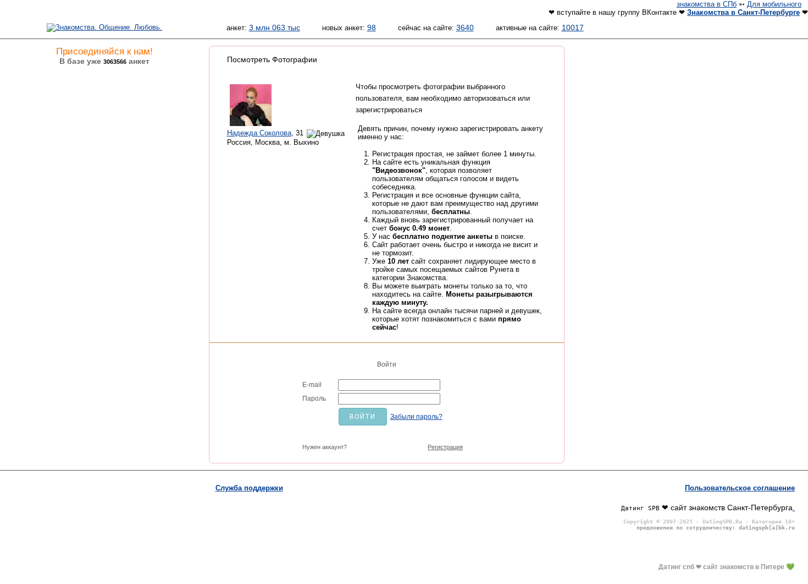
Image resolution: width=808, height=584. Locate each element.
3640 (465, 27)
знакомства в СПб (707, 4)
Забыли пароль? (416, 417)
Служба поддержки (249, 488)
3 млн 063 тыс (274, 27)
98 (371, 27)
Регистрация (445, 447)
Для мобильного (774, 4)
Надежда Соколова (259, 133)
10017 (573, 27)
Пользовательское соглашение (740, 488)
